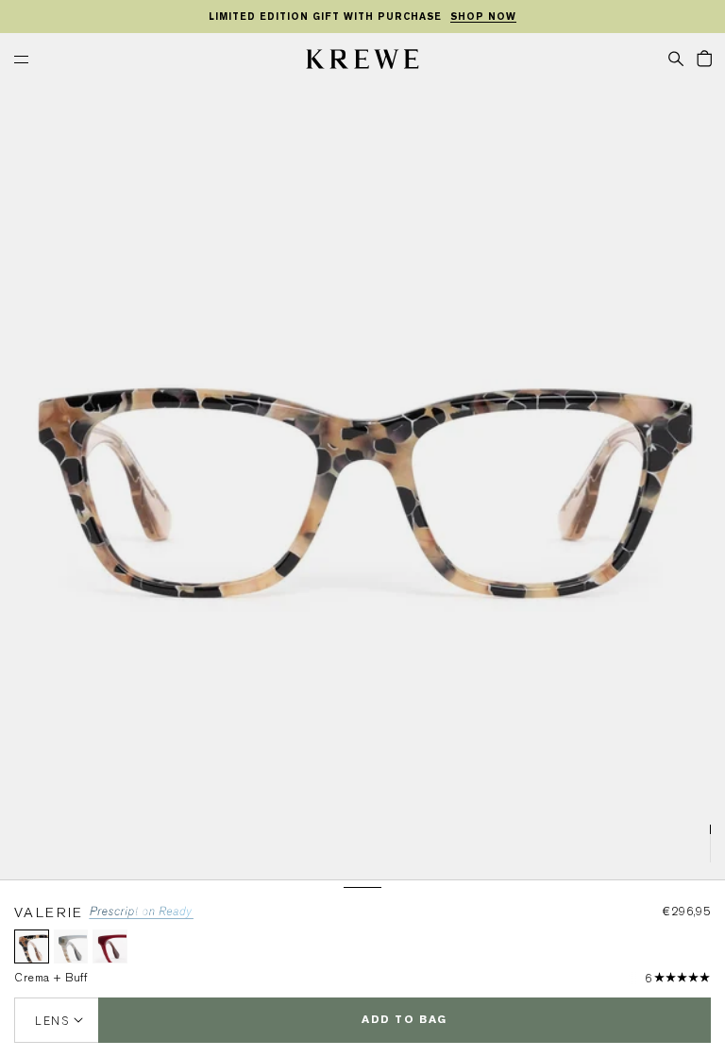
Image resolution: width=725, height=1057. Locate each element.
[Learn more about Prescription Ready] (141, 916)
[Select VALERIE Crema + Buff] (31, 946)
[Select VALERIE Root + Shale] (71, 946)
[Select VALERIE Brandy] (110, 946)
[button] (676, 57)
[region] (362, 17)
